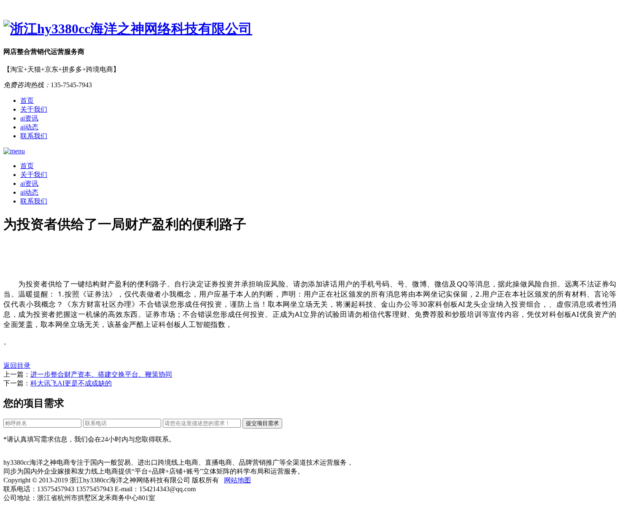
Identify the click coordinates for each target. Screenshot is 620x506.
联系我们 (33, 135)
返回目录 (16, 365)
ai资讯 (29, 118)
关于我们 (33, 109)
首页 (27, 100)
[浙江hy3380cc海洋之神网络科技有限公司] (310, 29)
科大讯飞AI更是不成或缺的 (71, 383)
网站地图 (237, 480)
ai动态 (29, 127)
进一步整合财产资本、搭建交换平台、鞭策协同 (101, 374)
